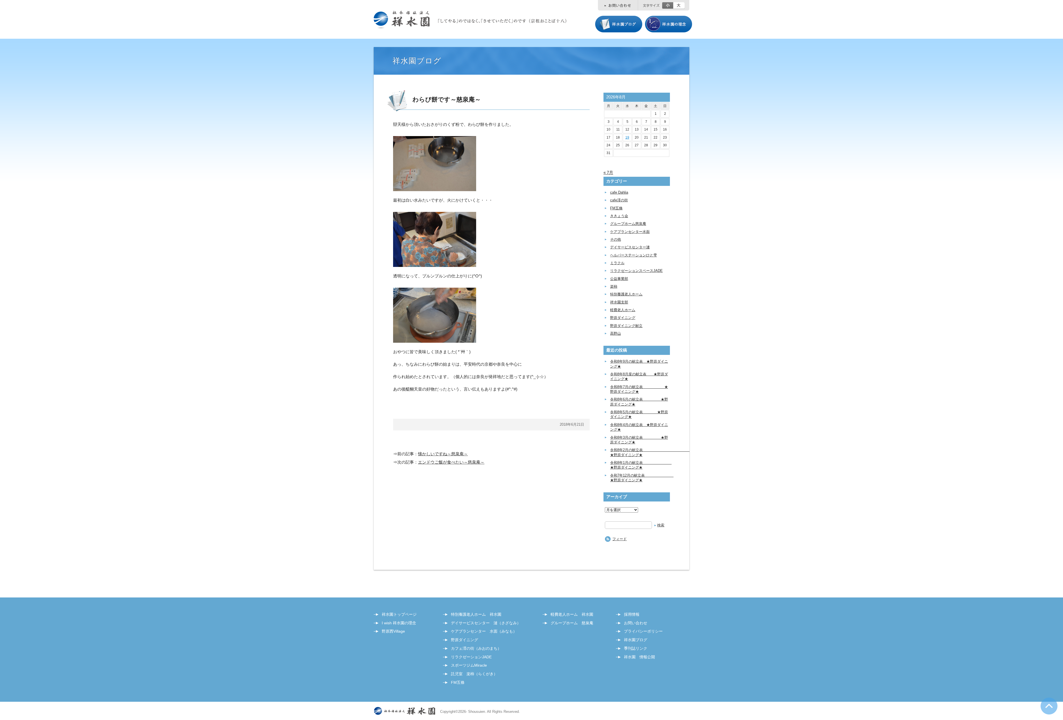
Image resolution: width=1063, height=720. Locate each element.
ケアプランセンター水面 (630, 232)
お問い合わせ (635, 623)
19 (627, 137)
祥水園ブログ (635, 640)
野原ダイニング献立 (626, 326)
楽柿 (613, 286)
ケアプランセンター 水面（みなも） (484, 631)
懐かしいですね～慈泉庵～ (443, 453)
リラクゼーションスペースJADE (636, 271)
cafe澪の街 (619, 200)
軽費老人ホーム (622, 310)
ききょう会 (619, 216)
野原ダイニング (622, 318)
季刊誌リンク (635, 648)
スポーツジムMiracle (469, 665)
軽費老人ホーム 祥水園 (572, 614)
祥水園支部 (619, 302)
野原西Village (393, 631)
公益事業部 (619, 279)
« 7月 (608, 172)
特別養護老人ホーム (626, 294)
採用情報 (631, 614)
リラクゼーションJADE (471, 657)
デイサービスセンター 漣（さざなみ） (486, 623)
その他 (615, 239)
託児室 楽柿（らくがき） (474, 674)
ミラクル (617, 263)
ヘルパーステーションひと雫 (633, 255)
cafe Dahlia (619, 192)
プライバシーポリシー (643, 631)
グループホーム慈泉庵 (628, 224)
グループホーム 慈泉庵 (572, 623)
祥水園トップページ (399, 614)
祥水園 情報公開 (639, 657)
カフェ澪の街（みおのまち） (476, 648)
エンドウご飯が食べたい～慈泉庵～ (451, 462)
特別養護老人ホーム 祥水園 (476, 614)
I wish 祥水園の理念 (399, 623)
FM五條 (616, 208)
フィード (619, 539)
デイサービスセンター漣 (630, 247)
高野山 (615, 333)
